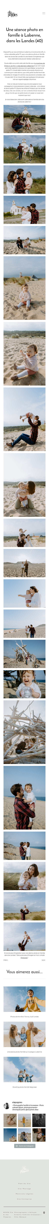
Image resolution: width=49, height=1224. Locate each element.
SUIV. (43, 960)
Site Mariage (24, 1189)
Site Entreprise (24, 1199)
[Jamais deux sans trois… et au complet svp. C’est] (24, 1135)
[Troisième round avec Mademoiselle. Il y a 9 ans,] (38, 1135)
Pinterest (24, 958)
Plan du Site (24, 1183)
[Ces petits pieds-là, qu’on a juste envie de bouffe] (10, 1120)
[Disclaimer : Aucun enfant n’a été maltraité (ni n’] (24, 1120)
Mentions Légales (24, 1194)
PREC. (6, 960)
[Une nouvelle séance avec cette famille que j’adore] (10, 1135)
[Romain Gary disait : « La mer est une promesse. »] (38, 1120)
